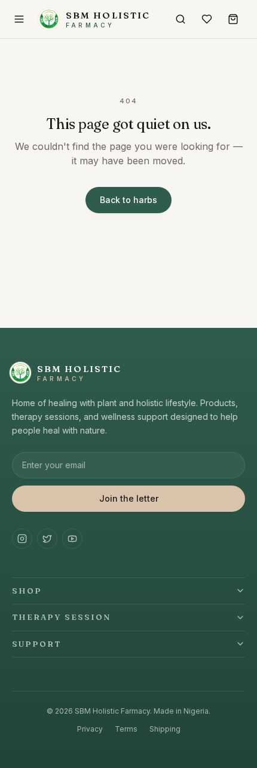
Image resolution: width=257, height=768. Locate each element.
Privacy (90, 728)
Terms (126, 728)
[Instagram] (22, 539)
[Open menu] (19, 19)
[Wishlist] (207, 19)
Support (37, 644)
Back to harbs (128, 200)
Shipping (164, 728)
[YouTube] (72, 539)
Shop (27, 590)
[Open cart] (233, 19)
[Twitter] (47, 539)
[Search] (180, 19)
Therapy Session (61, 617)
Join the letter (128, 498)
